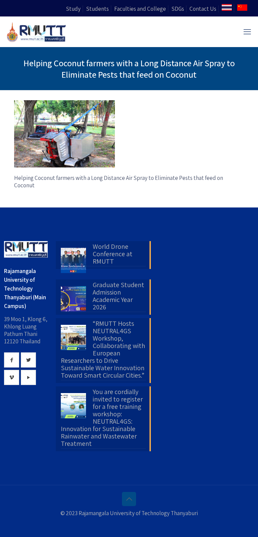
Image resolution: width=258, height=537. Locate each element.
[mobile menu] (247, 31)
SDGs (177, 8)
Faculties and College (140, 8)
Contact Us (202, 8)
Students (97, 8)
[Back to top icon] (129, 499)
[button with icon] (11, 360)
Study (73, 8)
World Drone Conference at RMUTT (112, 254)
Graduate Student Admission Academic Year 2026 (118, 296)
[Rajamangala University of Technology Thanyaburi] (37, 31)
